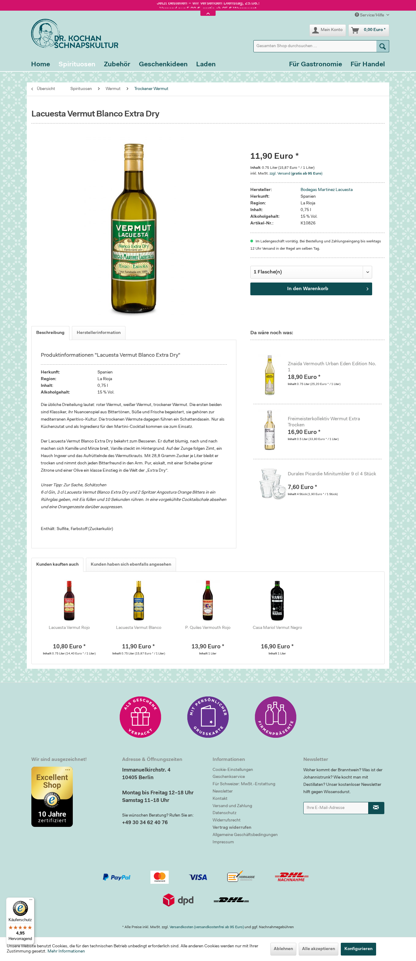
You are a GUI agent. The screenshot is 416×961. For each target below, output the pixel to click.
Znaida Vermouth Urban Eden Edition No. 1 (332, 367)
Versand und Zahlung (232, 806)
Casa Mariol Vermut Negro (277, 628)
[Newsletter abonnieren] (376, 808)
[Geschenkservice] (140, 717)
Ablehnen (283, 949)
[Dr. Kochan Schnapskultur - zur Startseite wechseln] (72, 33)
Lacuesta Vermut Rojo (69, 628)
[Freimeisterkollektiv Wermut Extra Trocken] (273, 430)
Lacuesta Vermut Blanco (138, 628)
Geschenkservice (229, 777)
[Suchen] (382, 46)
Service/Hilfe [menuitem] (372, 15)
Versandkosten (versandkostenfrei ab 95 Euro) (207, 927)
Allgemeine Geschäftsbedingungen (245, 835)
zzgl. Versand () (296, 173)
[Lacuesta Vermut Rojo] (69, 600)
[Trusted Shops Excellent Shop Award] (72, 797)
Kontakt (220, 799)
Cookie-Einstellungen (233, 770)
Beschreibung (50, 333)
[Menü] (30, 901)
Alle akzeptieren (318, 949)
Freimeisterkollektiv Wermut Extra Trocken (324, 422)
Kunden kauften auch (57, 565)
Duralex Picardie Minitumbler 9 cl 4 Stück (332, 474)
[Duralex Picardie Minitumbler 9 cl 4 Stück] (273, 485)
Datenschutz (224, 813)
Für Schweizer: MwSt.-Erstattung (244, 784)
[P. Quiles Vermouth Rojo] (208, 600)
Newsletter (223, 791)
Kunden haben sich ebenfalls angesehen (131, 565)
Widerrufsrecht (227, 820)
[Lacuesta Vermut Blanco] (139, 600)
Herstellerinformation (99, 333)
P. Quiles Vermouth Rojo (208, 628)
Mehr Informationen (66, 951)
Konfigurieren (358, 949)
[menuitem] (321, 46)
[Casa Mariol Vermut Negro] (277, 600)
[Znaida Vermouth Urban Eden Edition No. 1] (273, 375)
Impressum (223, 842)
